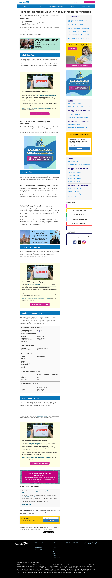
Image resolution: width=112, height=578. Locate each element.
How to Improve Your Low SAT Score (78, 121)
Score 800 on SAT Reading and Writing (78, 117)
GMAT (54, 553)
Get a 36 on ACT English (74, 172)
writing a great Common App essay (41, 497)
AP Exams (71, 6)
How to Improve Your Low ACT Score (78, 185)
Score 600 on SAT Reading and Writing (78, 127)
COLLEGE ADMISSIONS (79, 215)
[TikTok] (93, 543)
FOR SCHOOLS (39, 549)
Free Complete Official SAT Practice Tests (79, 106)
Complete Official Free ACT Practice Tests (79, 164)
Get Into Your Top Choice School (40, 114)
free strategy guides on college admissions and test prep (39, 491)
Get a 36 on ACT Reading (74, 178)
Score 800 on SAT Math (74, 115)
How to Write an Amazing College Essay (78, 28)
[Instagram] (84, 242)
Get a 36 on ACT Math (73, 175)
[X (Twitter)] (85, 543)
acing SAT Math (28, 497)
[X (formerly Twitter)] (79, 242)
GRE (54, 551)
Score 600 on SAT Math (74, 124)
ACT (40, 6)
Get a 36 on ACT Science (74, 181)
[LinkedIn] (96, 543)
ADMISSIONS (56, 558)
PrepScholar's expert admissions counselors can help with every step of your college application (39, 237)
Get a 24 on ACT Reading (74, 194)
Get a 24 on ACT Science (74, 197)
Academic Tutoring (87, 6)
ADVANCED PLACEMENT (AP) (79, 219)
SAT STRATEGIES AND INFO (79, 206)
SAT (25, 6)
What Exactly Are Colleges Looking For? (78, 31)
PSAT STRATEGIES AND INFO (79, 223)
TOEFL (55, 555)
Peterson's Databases (42, 416)
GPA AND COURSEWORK (79, 228)
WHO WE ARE (39, 543)
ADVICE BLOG (39, 547)
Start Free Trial (89, 2)
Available (39, 332)
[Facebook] (74, 242)
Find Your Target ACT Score (75, 161)
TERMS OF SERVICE (72, 543)
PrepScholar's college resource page (39, 477)
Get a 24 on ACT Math (73, 191)
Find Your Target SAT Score (75, 103)
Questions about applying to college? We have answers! (39, 474)
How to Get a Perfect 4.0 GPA (75, 25)
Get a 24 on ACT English (74, 188)
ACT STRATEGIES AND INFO (79, 210)
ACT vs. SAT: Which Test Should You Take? (79, 35)
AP (53, 549)
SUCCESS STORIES (41, 545)
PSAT (54, 547)
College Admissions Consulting (56, 6)
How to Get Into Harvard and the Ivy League (77, 20)
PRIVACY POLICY (71, 545)
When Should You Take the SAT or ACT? (78, 38)
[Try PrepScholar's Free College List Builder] (40, 151)
